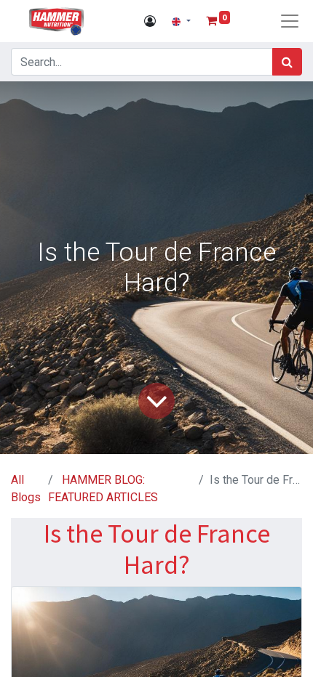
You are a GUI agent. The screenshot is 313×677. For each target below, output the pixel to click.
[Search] (287, 62)
